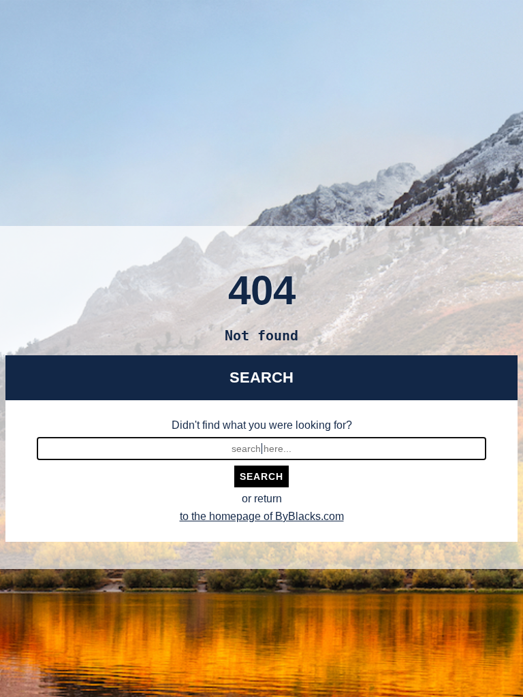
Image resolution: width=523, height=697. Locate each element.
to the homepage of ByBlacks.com (262, 516)
